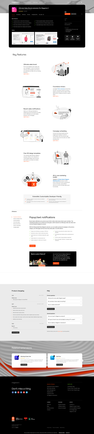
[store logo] (15, 2)
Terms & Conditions (56, 427)
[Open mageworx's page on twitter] (16, 392)
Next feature (32, 245)
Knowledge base (73, 410)
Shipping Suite (50, 392)
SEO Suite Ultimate (51, 388)
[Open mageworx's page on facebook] (13, 392)
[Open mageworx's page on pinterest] (18, 392)
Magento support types (75, 406)
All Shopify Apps (71, 386)
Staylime (17, 427)
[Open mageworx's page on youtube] (24, 392)
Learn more (26, 74)
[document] (47, 432)
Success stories (50, 408)
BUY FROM (24, 364)
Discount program (62, 408)
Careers (48, 410)
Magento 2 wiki (73, 411)
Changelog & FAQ (34, 14)
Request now (56, 263)
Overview (13, 14)
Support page (60, 331)
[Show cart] (81, 2)
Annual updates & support (75, 408)
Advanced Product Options (53, 386)
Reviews (28, 14)
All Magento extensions (52, 395)
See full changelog (15, 332)
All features (24, 14)
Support (73, 2)
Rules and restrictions (16, 223)
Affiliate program (61, 406)
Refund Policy (62, 427)
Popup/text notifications (17, 217)
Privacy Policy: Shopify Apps (74, 388)
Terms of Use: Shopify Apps (73, 390)
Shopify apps (35, 2)
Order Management (51, 390)
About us (49, 404)
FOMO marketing (61, 89)
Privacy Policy (49, 427)
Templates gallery (16, 227)
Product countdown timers (17, 218)
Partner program (61, 404)
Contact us (72, 404)
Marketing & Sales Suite (26, 356)
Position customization (17, 225)
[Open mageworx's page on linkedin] (21, 392)
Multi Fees (58, 356)
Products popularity (16, 220)
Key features (18, 14)
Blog (45, 2)
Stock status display (16, 222)
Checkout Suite (50, 393)
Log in (68, 2)
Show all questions (51, 308)
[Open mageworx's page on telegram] (27, 392)
